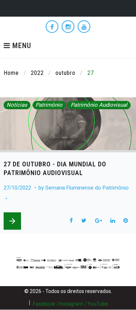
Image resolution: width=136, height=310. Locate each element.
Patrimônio (49, 105)
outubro (65, 72)
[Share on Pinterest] (126, 220)
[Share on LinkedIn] (112, 220)
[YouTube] (84, 26)
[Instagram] (68, 26)
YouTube (97, 304)
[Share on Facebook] (71, 220)
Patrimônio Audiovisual (99, 105)
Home (11, 72)
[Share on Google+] (98, 220)
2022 (37, 72)
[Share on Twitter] (84, 220)
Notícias (17, 105)
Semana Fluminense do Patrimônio (87, 187)
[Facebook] (52, 26)
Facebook (44, 304)
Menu (20, 46)
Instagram (71, 304)
